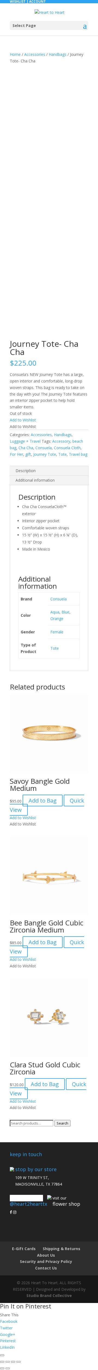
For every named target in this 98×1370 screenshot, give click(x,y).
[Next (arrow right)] (7, 1368)
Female (56, 631)
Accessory (61, 441)
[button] (23, 420)
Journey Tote (44, 454)
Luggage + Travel (25, 441)
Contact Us (46, 1268)
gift (28, 454)
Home (15, 54)
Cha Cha (26, 447)
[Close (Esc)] (18, 1362)
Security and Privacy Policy (46, 1261)
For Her (16, 454)
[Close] (2, 1355)
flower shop (66, 1204)
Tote (62, 454)
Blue (65, 612)
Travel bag (78, 454)
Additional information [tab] (35, 480)
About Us (46, 1255)
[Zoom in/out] (2, 1362)
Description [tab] (26, 470)
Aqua (54, 612)
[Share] (13, 1362)
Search (62, 1123)
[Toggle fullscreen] (7, 1362)
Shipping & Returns (61, 1248)
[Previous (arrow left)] (2, 1368)
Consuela (43, 447)
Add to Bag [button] (43, 800)
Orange (56, 618)
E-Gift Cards (24, 1248)
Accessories (34, 54)
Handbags (57, 54)
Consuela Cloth (67, 447)
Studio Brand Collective (49, 1295)
